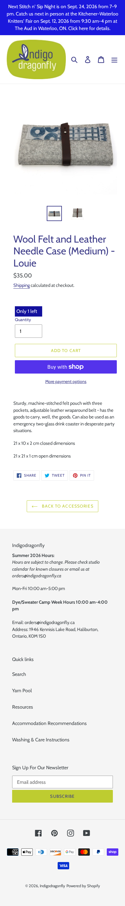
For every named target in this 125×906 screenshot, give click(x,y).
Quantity (23, 319)
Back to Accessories (67, 506)
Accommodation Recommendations (49, 723)
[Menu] (114, 59)
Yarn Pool (22, 690)
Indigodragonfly (52, 885)
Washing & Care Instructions (40, 740)
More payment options (65, 381)
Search (19, 674)
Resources (22, 707)
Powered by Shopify (83, 885)
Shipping (21, 285)
